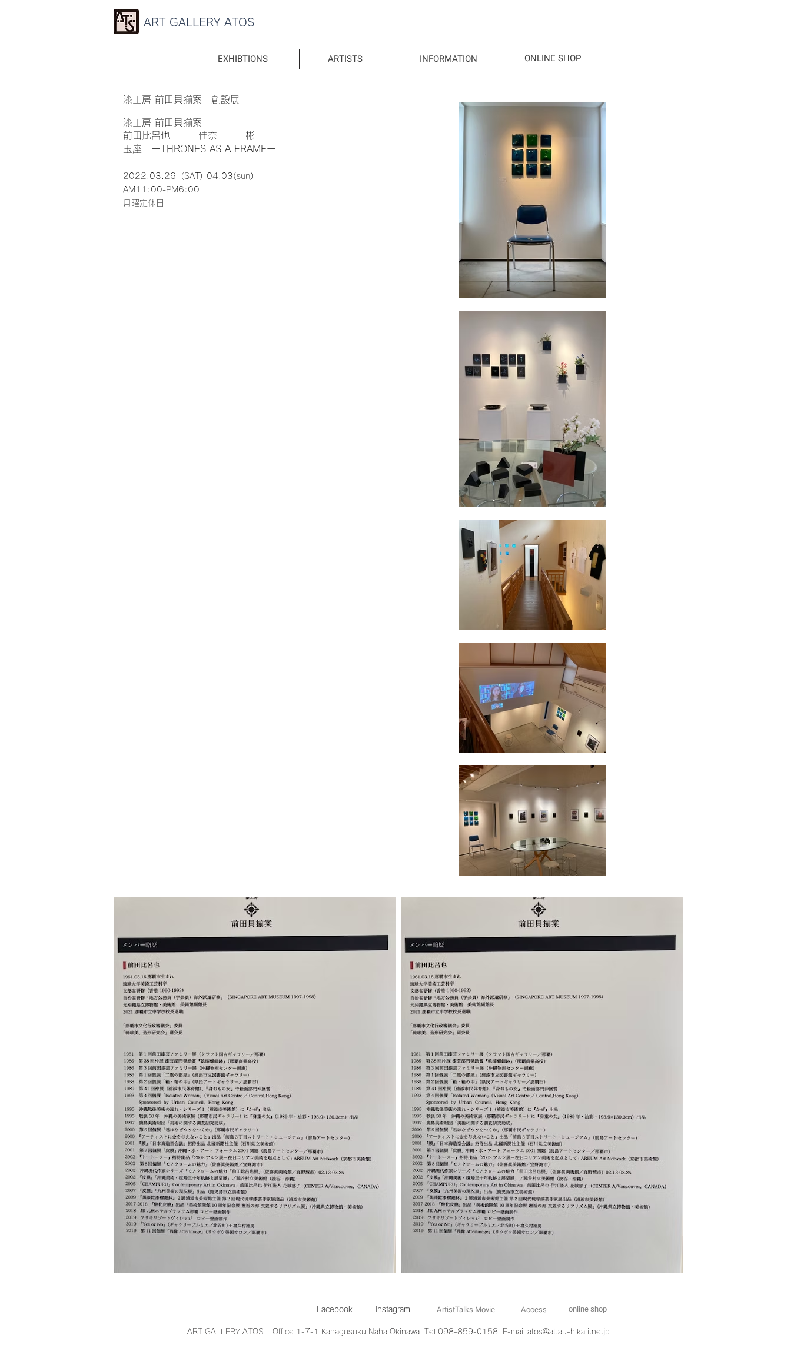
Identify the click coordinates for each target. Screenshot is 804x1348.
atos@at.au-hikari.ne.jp (568, 1332)
